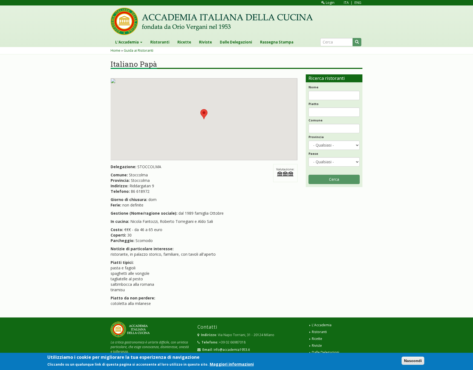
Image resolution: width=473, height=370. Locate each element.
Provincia (316, 137)
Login (329, 2)
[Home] (214, 21)
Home (115, 50)
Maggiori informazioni (232, 364)
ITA (346, 2)
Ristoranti (159, 42)
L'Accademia (127, 42)
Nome (313, 87)
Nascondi (413, 361)
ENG (357, 2)
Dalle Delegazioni (236, 42)
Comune (315, 120)
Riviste (205, 42)
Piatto (313, 104)
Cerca (334, 179)
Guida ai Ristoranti (138, 50)
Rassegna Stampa (276, 42)
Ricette (184, 42)
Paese (313, 154)
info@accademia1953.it (232, 349)
